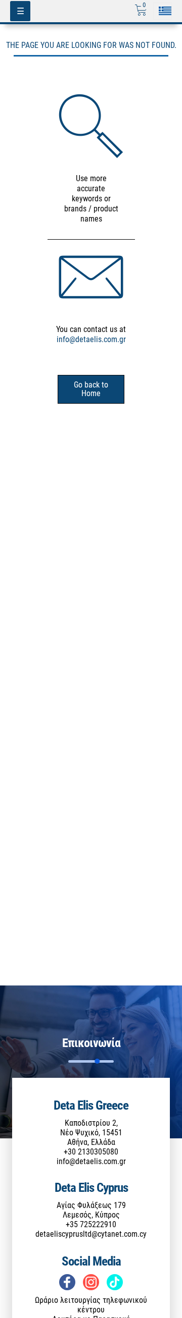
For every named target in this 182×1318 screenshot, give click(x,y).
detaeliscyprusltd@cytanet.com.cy (91, 1234)
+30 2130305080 (91, 1152)
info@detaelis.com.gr (91, 339)
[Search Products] (91, 126)
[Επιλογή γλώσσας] (162, 11)
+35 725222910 (91, 1224)
